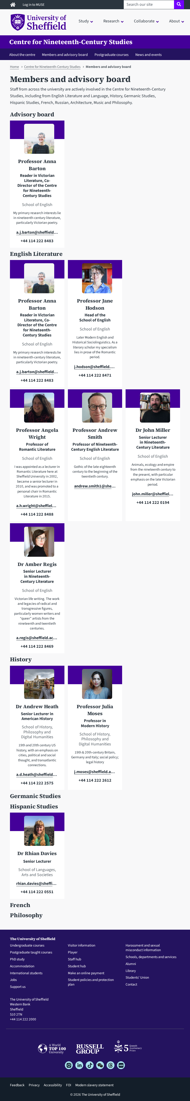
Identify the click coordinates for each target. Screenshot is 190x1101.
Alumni (131, 964)
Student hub (77, 966)
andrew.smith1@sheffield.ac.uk (95, 486)
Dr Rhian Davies (37, 853)
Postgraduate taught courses (31, 952)
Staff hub (74, 959)
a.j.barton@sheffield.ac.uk (37, 232)
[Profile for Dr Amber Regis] (37, 544)
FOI (68, 1085)
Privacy (34, 1085)
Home (14, 66)
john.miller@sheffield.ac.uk (153, 494)
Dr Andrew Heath (37, 706)
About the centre (22, 54)
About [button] (174, 21)
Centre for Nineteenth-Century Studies (71, 42)
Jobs (13, 980)
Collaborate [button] (144, 21)
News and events (148, 54)
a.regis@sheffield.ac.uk (37, 638)
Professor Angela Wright (37, 433)
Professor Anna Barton (37, 165)
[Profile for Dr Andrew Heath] (37, 686)
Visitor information (81, 945)
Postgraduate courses (112, 54)
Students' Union (137, 977)
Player (72, 952)
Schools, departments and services (151, 957)
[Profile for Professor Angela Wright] (37, 410)
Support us (17, 987)
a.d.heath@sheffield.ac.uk (37, 774)
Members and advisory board (65, 54)
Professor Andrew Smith (95, 433)
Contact (131, 984)
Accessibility (53, 1085)
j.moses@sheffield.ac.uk (95, 772)
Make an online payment (86, 973)
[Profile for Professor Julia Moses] (95, 686)
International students (26, 973)
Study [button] (84, 21)
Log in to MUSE (34, 4)
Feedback (17, 1085)
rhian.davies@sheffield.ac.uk (37, 883)
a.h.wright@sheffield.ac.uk (37, 506)
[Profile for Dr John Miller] (153, 410)
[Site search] (179, 4)
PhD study (17, 959)
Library (131, 971)
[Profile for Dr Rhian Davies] (37, 833)
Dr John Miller (153, 430)
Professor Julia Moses (95, 710)
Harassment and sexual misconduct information (143, 948)
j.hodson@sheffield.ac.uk (95, 367)
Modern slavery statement (94, 1085)
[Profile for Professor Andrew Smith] (95, 410)
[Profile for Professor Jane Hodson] (95, 280)
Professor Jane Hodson (95, 304)
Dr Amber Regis (37, 564)
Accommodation (22, 966)
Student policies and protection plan (91, 982)
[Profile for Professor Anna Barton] (37, 141)
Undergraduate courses (27, 945)
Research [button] (111, 21)
